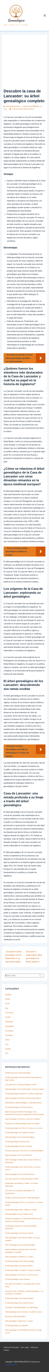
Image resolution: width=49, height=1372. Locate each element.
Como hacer (9, 1013)
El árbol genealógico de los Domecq (17, 1279)
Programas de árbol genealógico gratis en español (22, 1123)
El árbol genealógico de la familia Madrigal (19, 1261)
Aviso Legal (24, 1347)
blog (6, 1008)
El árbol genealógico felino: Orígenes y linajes (21, 1210)
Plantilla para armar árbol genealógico (18, 1073)
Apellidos (8, 994)
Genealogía (9, 1022)
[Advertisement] (24, 62)
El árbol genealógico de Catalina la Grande (19, 1132)
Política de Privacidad (11, 1347)
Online (7, 1040)
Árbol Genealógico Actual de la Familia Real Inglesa (23, 1098)
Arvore (7, 1003)
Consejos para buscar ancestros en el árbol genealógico (24, 1151)
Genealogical (28, 109)
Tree (6, 1053)
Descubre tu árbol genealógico (15, 1316)
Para (6, 1044)
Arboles (7, 999)
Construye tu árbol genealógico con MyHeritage (21, 1307)
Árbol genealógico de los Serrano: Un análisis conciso (23, 1312)
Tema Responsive (11, 1364)
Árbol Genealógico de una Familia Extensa (19, 1174)
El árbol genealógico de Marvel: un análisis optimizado (24, 1094)
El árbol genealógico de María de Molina (19, 1266)
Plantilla (8, 1049)
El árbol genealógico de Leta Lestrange (18, 1146)
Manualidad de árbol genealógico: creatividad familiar (23, 1103)
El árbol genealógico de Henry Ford (17, 1142)
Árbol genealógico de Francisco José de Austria (21, 1275)
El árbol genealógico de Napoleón (16, 1325)
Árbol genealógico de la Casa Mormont (18, 1155)
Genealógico (9, 1031)
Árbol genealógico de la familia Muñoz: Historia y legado (24, 1089)
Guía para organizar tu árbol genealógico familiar (21, 1179)
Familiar (8, 1017)
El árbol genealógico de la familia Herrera (19, 1303)
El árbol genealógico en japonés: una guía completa (23, 1270)
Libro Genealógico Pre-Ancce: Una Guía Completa (22, 1119)
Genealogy (8, 1035)
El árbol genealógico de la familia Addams (19, 1298)
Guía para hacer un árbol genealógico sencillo (21, 1084)
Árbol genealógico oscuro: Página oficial (19, 1214)
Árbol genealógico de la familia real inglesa (19, 1137)
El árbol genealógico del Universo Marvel (19, 1233)
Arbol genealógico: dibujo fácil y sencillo (19, 1321)
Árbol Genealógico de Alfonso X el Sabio (19, 1257)
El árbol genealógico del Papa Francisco (19, 1107)
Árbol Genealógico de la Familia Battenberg (20, 1245)
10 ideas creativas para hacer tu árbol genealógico (22, 1198)
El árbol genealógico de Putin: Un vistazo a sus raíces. (24, 1128)
